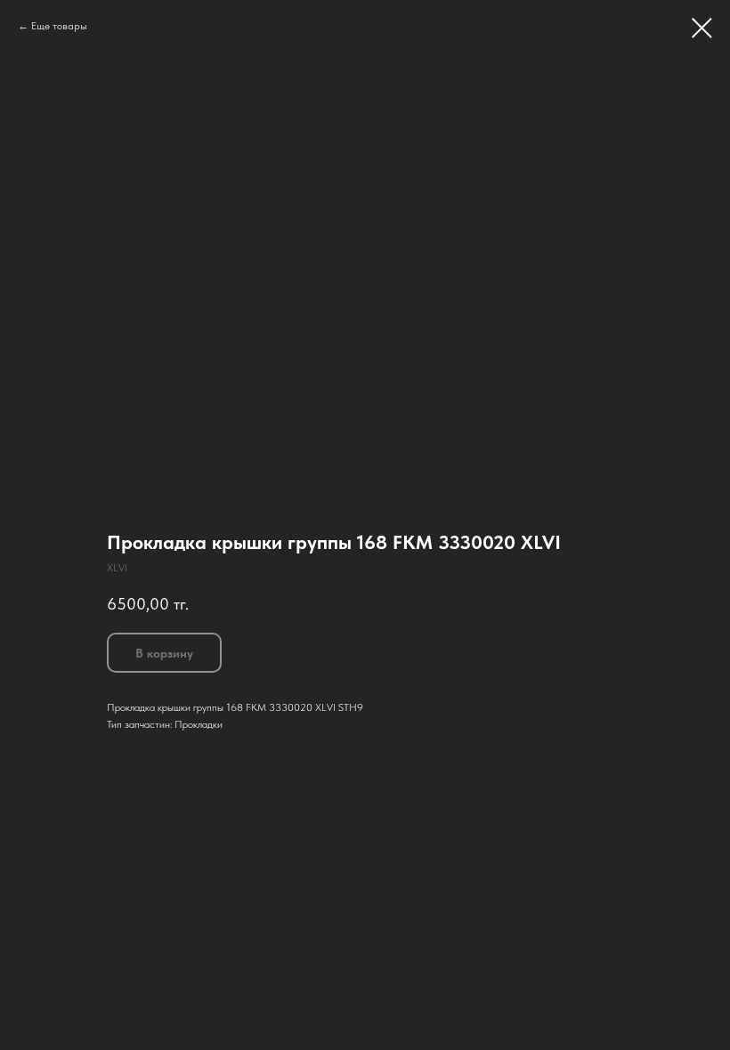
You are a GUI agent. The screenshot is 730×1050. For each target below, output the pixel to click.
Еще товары (59, 26)
